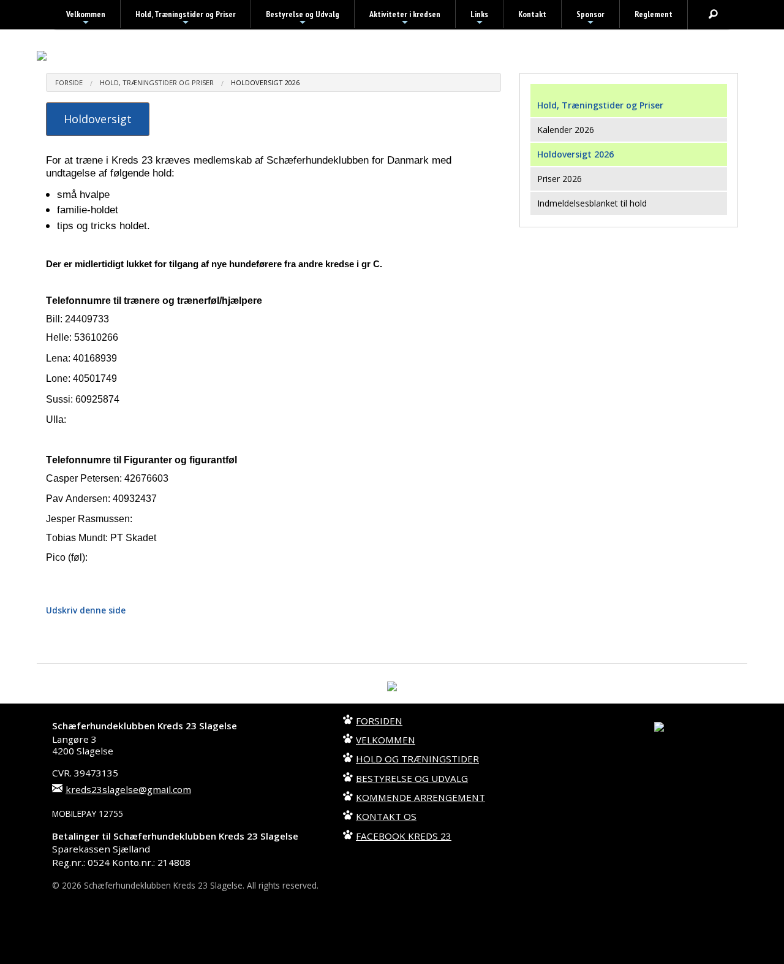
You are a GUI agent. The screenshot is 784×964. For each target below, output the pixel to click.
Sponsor (590, 18)
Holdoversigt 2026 (265, 82)
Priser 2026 (559, 178)
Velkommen (85, 18)
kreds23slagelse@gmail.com (128, 789)
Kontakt (532, 14)
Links (479, 18)
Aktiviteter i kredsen (404, 18)
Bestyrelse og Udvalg (302, 18)
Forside (69, 82)
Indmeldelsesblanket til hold (592, 203)
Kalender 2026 (565, 129)
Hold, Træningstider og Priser (185, 18)
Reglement (654, 14)
